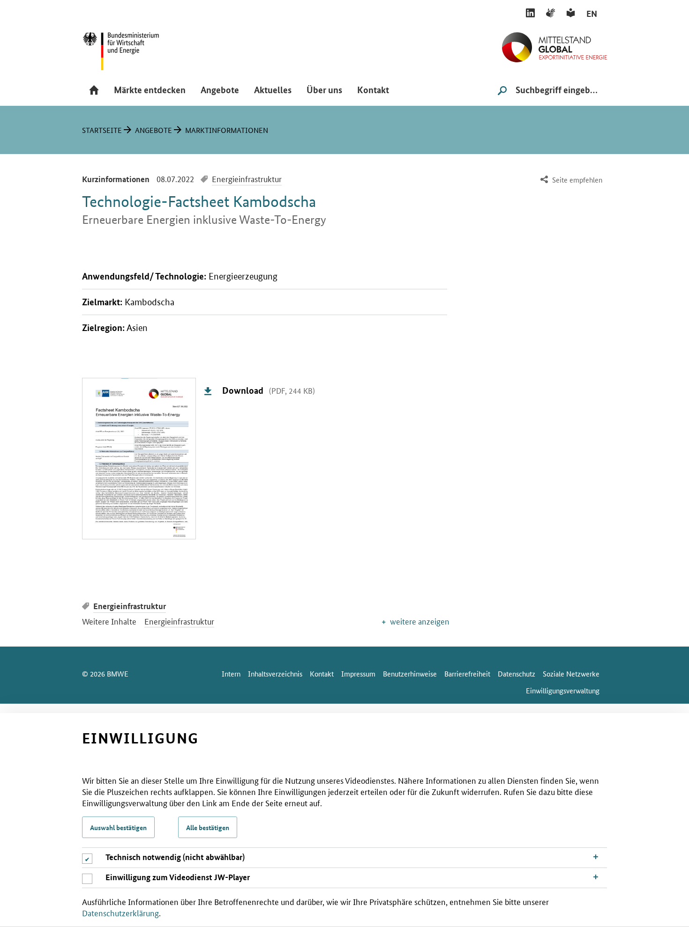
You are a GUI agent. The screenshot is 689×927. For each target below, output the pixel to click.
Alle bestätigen (207, 827)
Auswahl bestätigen (118, 827)
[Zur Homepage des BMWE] (131, 48)
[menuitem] (570, 180)
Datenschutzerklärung (120, 912)
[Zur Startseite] (554, 43)
